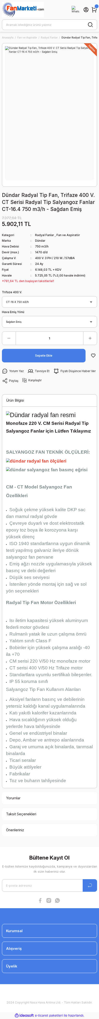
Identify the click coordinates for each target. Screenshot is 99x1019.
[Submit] (90, 885)
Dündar (40, 240)
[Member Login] (86, 9)
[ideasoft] (24, 1015)
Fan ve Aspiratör (68, 235)
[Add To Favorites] (93, 356)
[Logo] (23, 9)
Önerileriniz (15, 830)
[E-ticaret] (49, 1015)
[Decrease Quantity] (9, 338)
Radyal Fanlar (44, 235)
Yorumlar (13, 798)
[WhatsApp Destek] (75, 10)
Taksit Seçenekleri (21, 814)
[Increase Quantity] (90, 338)
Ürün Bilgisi (15, 400)
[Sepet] (94, 9)
